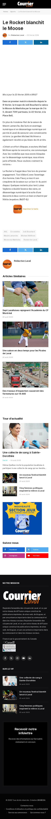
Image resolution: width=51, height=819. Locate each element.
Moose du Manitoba (12, 240)
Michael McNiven (28, 236)
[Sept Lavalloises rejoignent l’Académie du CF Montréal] (25, 294)
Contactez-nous (27, 806)
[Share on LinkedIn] (41, 42)
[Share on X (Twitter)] (25, 42)
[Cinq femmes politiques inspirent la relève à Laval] (10, 491)
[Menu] (4, 4)
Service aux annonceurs (17, 813)
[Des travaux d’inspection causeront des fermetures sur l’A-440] (25, 374)
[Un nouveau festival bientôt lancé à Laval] (10, 478)
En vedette (15, 232)
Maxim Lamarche (11, 236)
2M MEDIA (41, 800)
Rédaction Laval (17, 35)
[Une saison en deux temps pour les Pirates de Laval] (25, 334)
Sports (13, 12)
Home (5, 12)
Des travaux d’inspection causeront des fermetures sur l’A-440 (23, 392)
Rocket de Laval (30, 240)
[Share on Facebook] (10, 42)
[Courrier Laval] (25, 4)
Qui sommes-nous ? (38, 813)
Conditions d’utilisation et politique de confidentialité (27, 809)
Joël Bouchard (29, 232)
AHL (5, 232)
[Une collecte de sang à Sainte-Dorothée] (25, 436)
